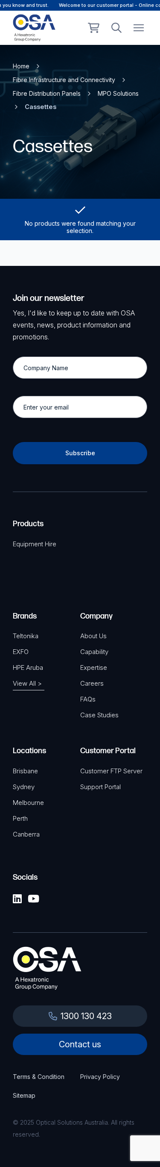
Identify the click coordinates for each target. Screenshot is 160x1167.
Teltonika (25, 636)
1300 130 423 (86, 1016)
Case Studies (99, 715)
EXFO (21, 652)
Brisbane (25, 771)
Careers (92, 683)
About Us (93, 636)
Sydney (24, 787)
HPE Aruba (28, 667)
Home (21, 66)
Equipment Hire (34, 544)
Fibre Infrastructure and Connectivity (64, 79)
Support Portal (100, 787)
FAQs (88, 699)
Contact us (80, 1044)
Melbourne (28, 803)
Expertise (93, 667)
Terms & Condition (38, 1076)
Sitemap (24, 1095)
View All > (27, 683)
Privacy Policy (100, 1076)
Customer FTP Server (111, 771)
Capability (94, 652)
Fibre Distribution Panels (47, 93)
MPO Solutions (118, 93)
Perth (20, 818)
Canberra (26, 834)
